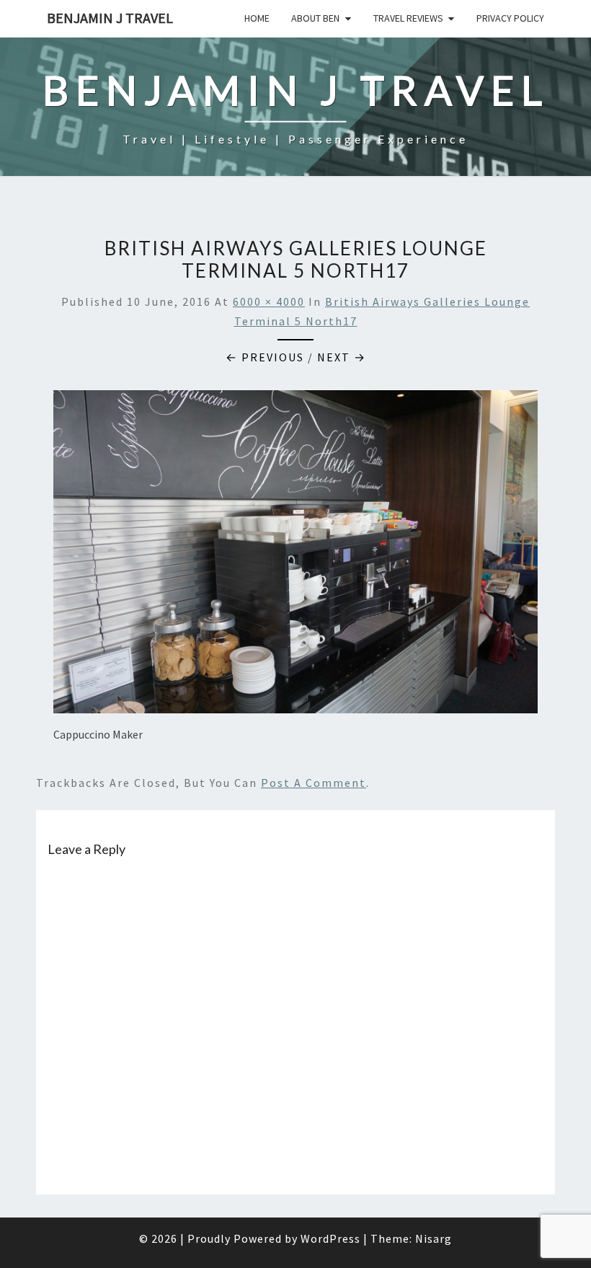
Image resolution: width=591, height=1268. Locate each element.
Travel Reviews (408, 18)
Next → (341, 357)
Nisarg (433, 1238)
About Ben (315, 18)
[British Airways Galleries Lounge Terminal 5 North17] (295, 556)
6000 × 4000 (269, 301)
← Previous (265, 357)
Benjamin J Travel (110, 18)
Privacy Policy (510, 18)
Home (257, 18)
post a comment (313, 782)
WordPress (330, 1238)
